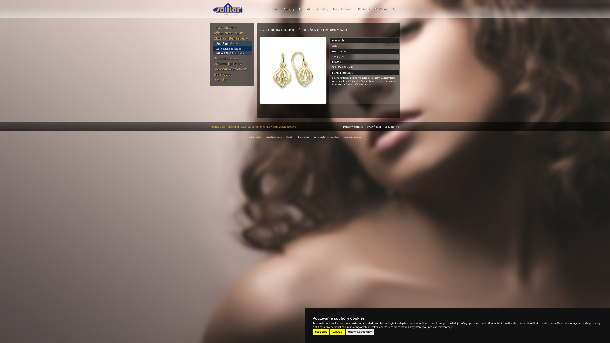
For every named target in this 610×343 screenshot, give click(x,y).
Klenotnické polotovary (231, 69)
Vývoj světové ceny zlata (326, 136)
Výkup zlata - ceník (228, 33)
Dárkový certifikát (353, 126)
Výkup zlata (255, 136)
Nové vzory (222, 74)
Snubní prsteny (226, 58)
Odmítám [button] (337, 331)
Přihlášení (380, 9)
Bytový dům (374, 126)
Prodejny (289, 9)
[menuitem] (275, 9)
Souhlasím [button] (321, 331)
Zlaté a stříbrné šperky (231, 38)
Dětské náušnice (226, 43)
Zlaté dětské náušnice (228, 48)
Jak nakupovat (342, 9)
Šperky (289, 136)
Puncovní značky (352, 136)
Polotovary (303, 136)
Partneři (304, 9)
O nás (274, 9)
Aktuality (322, 9)
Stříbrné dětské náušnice (230, 53)
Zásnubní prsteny (227, 63)
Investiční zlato (225, 27)
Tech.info (388, 126)
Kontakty (364, 9)
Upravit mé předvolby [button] (360, 331)
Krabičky (220, 79)
